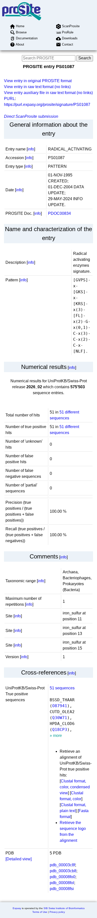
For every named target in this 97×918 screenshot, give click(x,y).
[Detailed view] (18, 859)
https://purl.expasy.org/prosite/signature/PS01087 (47, 104)
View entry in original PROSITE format (38, 81)
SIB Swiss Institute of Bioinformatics (64, 908)
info (31, 149)
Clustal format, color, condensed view (75, 787)
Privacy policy (57, 912)
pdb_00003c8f (62, 865)
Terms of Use (39, 912)
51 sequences (62, 688)
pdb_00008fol (62, 883)
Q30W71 (59, 717)
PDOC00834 (59, 213)
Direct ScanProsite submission (31, 116)
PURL (9, 99)
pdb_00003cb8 (63, 871)
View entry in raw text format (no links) (37, 87)
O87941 (59, 705)
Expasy (17, 908)
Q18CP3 (59, 729)
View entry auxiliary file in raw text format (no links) (48, 93)
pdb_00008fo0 (62, 877)
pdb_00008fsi (62, 889)
